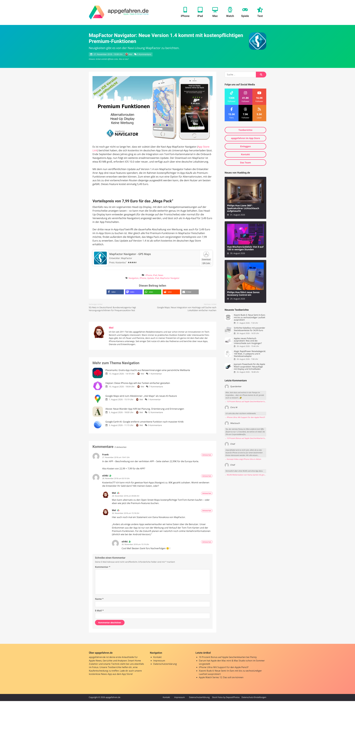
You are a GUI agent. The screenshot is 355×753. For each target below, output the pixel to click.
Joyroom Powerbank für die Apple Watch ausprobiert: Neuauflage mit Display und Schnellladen (249, 366)
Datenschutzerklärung (165, 663)
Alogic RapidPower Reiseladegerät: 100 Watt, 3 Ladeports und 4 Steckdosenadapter (250, 353)
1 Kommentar (155, 373)
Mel (130, 54)
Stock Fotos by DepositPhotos (225, 697)
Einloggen (245, 146)
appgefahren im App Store (245, 138)
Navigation (134, 278)
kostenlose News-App (100, 674)
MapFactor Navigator (170, 278)
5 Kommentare (144, 54)
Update (150, 278)
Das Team (245, 162)
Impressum (159, 660)
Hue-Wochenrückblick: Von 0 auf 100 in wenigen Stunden (245, 248)
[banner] (119, 12)
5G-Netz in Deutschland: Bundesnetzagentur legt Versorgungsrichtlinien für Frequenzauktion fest (112, 309)
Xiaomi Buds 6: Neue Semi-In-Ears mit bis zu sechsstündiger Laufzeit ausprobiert (249, 317)
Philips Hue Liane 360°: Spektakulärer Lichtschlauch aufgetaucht (243, 208)
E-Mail (99, 610)
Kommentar (102, 566)
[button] (115, 291)
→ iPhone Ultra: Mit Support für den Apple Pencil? (245, 417)
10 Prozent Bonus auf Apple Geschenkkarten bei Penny (228, 657)
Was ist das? (124, 59)
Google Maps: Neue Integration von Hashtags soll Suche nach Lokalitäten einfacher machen (186, 309)
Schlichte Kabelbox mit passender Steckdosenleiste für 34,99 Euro (249, 329)
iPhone (148, 275)
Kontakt (245, 154)
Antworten (206, 455)
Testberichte (245, 130)
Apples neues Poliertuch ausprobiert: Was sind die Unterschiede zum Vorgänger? (248, 340)
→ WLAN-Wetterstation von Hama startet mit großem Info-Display (245, 475)
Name (99, 598)
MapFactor (126, 258)
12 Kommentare (155, 412)
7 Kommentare (156, 386)
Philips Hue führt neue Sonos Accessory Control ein (243, 293)
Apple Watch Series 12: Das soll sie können (221, 677)
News (160, 275)
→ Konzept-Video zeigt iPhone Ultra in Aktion (243, 459)
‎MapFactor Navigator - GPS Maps (130, 254)
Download (206, 259)
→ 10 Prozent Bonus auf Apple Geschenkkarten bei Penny (245, 401)
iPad (155, 275)
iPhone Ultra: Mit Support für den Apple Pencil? (223, 667)
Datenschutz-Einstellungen (253, 697)
